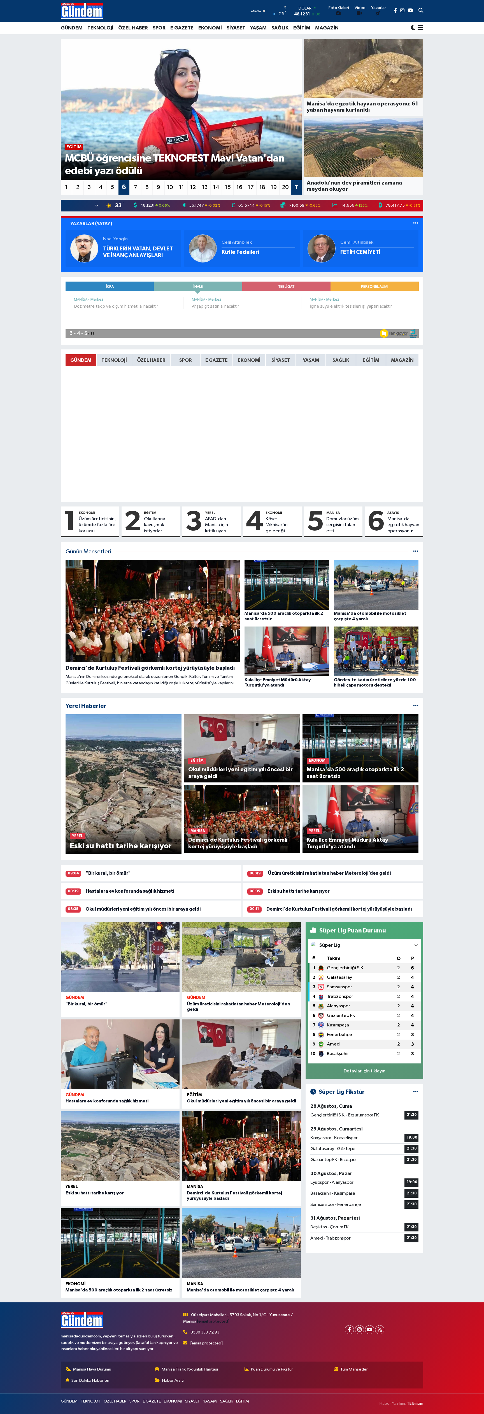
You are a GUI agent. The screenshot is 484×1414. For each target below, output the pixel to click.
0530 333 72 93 (204, 1332)
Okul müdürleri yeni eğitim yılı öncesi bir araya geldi (143, 909)
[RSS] (379, 1329)
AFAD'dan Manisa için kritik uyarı (216, 525)
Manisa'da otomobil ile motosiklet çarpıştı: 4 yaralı (240, 1290)
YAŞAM (258, 28)
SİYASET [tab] (280, 360)
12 (193, 187)
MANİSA (333, 512)
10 (170, 187)
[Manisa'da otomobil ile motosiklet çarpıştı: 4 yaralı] (241, 1243)
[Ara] (420, 11)
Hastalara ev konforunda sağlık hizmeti (130, 891)
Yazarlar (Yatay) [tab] (91, 223)
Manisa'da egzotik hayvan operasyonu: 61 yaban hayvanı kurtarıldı (403, 525)
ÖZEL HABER (133, 28)
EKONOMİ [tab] (249, 360)
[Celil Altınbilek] (203, 248)
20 (285, 187)
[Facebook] (349, 1329)
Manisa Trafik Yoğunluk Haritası (190, 1369)
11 (181, 187)
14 (216, 187)
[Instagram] (359, 1329)
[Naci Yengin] (84, 248)
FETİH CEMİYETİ (360, 252)
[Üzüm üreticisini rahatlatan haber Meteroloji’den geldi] (241, 957)
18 (262, 187)
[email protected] (213, 1321)
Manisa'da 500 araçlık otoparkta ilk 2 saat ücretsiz (119, 1290)
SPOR (159, 28)
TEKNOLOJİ (100, 28)
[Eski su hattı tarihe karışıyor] (120, 1146)
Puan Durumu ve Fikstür (272, 1369)
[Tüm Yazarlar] (415, 223)
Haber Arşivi (173, 1380)
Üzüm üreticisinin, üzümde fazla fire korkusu (97, 525)
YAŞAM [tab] (311, 360)
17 (251, 187)
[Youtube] (369, 1329)
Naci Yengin (115, 239)
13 (205, 187)
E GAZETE (182, 28)
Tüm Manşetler (354, 1369)
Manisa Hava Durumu (92, 1369)
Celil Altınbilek (237, 242)
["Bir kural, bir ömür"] (120, 957)
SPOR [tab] (185, 360)
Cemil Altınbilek (356, 242)
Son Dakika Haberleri (90, 1380)
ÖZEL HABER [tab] (151, 360)
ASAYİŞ (393, 512)
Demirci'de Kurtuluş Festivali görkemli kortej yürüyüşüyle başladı (339, 909)
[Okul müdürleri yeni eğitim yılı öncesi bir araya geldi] (241, 1054)
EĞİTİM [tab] (371, 360)
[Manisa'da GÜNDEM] (82, 11)
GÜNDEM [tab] (80, 360)
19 (274, 187)
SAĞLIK (279, 28)
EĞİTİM (301, 28)
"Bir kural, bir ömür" (108, 873)
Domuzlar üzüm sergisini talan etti (342, 525)
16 (239, 187)
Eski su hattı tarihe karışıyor (298, 891)
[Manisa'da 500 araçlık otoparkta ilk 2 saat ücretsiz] (120, 1243)
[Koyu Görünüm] (413, 28)
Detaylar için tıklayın (364, 1071)
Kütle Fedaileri (240, 252)
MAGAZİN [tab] (402, 360)
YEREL (210, 512)
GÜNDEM (72, 28)
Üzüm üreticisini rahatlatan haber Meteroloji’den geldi (329, 873)
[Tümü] (415, 706)
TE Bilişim (415, 1403)
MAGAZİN (327, 28)
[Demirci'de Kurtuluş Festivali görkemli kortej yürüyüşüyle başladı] (241, 1146)
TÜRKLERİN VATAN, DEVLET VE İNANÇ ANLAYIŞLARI (138, 252)
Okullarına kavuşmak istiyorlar (154, 525)
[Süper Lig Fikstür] (415, 1092)
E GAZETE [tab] (216, 360)
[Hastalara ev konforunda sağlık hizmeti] (120, 1054)
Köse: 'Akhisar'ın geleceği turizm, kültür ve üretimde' (280, 525)
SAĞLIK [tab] (340, 360)
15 (228, 187)
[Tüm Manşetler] (415, 551)
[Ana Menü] (419, 28)
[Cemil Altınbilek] (322, 248)
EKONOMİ (210, 28)
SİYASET (236, 28)
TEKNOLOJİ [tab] (114, 360)
